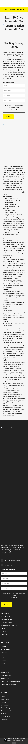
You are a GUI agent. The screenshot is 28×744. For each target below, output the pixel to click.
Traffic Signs (4, 714)
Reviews (3, 702)
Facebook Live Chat (6, 622)
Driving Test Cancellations (8, 684)
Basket (3, 663)
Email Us (3, 631)
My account (4, 655)
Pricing (3, 696)
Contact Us (4, 634)
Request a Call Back (6, 617)
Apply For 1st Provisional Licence (10, 681)
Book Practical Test (6, 678)
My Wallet (4, 658)
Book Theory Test (6, 675)
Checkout (3, 660)
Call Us (3, 628)
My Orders (4, 652)
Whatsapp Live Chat (6, 619)
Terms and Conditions (7, 711)
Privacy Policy (5, 719)
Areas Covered (5, 699)
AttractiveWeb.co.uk (17, 740)
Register (3, 646)
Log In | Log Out (5, 649)
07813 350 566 (13, 234)
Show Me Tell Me (6, 716)
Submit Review (5, 705)
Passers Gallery (5, 708)
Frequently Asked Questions (9, 625)
